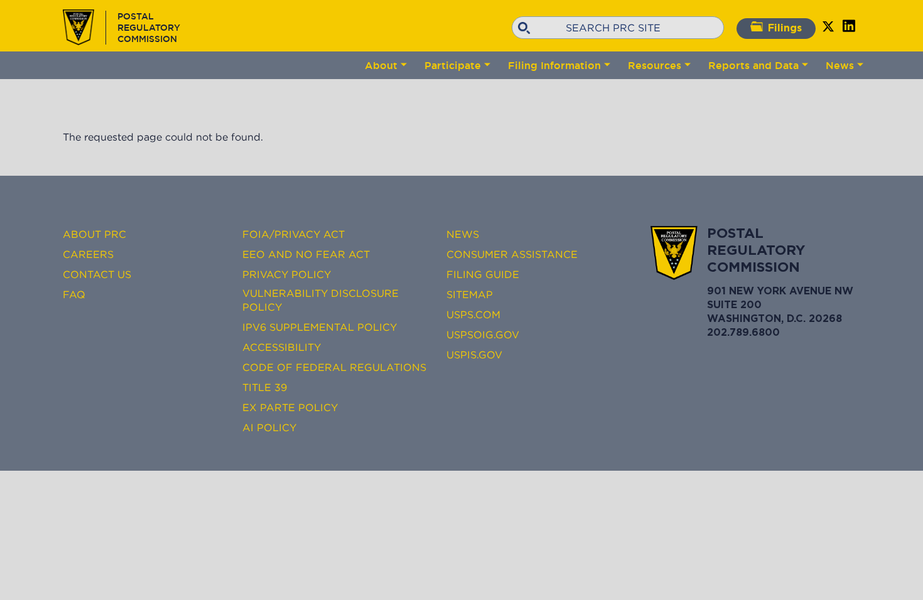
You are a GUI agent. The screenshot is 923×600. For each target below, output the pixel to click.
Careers (88, 254)
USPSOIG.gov (482, 334)
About (381, 65)
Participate (452, 65)
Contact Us (97, 274)
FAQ (74, 294)
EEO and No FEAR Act (306, 254)
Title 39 (264, 387)
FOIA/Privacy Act (293, 234)
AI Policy (269, 427)
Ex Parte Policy (290, 407)
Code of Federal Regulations (334, 367)
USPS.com (473, 314)
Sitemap (469, 294)
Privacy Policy (286, 274)
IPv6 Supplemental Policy (319, 327)
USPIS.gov (474, 354)
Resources (654, 65)
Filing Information (554, 65)
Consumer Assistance (512, 254)
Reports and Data (753, 65)
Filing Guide (482, 274)
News (840, 65)
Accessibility (281, 347)
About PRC (94, 234)
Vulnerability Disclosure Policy (320, 300)
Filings (785, 28)
